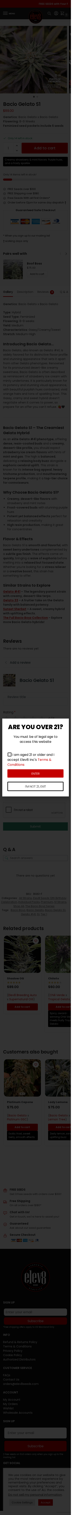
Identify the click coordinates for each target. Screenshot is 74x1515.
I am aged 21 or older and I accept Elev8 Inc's (30, 759)
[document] (35, 757)
